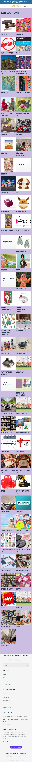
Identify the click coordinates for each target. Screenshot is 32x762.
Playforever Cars (6, 373)
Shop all (5, 677)
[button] (3, 6)
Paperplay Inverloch (13, 756)
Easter (4, 270)
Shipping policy (11, 760)
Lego (3, 608)
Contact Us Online (7, 707)
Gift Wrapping (22, 531)
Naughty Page (7, 53)
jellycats (20, 372)
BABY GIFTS (20, 414)
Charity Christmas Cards (20, 310)
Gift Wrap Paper (23, 93)
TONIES (4, 211)
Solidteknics (22, 353)
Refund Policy (6, 700)
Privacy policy (18, 757)
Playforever (6, 414)
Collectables (22, 570)
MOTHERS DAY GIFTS (6, 115)
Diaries (4, 174)
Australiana (21, 433)
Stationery (6, 570)
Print (3, 93)
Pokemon (20, 211)
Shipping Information (8, 694)
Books (4, 645)
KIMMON (21, 165)
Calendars (5, 451)
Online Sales (8, 278)
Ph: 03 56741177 (7, 724)
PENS (3, 34)
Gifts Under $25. (23, 470)
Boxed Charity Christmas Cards (7, 332)
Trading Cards (7, 230)
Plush (18, 193)
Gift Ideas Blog (7, 684)
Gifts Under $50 (8, 470)
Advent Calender (5, 309)
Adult (18, 34)
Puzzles (4, 627)
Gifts (18, 589)
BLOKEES (19, 134)
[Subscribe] (27, 665)
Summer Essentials (21, 154)
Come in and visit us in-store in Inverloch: (15, 716)
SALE (3, 491)
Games (19, 627)
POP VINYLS (6, 433)
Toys (18, 608)
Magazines (7, 242)
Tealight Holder (8, 72)
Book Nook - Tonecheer (21, 73)
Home (4, 674)
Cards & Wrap (7, 589)
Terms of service (25, 757)
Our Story (5, 681)
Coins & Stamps (23, 549)
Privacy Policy (6, 697)
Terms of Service (7, 704)
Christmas (5, 531)
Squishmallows (8, 549)
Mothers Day (21, 230)
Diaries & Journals (20, 394)
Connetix (5, 353)
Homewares (6, 512)
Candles (4, 134)
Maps (18, 53)
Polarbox (20, 330)
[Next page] (22, 652)
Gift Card (20, 451)
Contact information (20, 760)
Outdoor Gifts (22, 491)
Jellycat (20, 512)
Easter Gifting (22, 113)
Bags (18, 270)
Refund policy (10, 757)
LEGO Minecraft (7, 384)
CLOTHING (20, 251)
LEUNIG (4, 153)
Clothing (20, 289)
